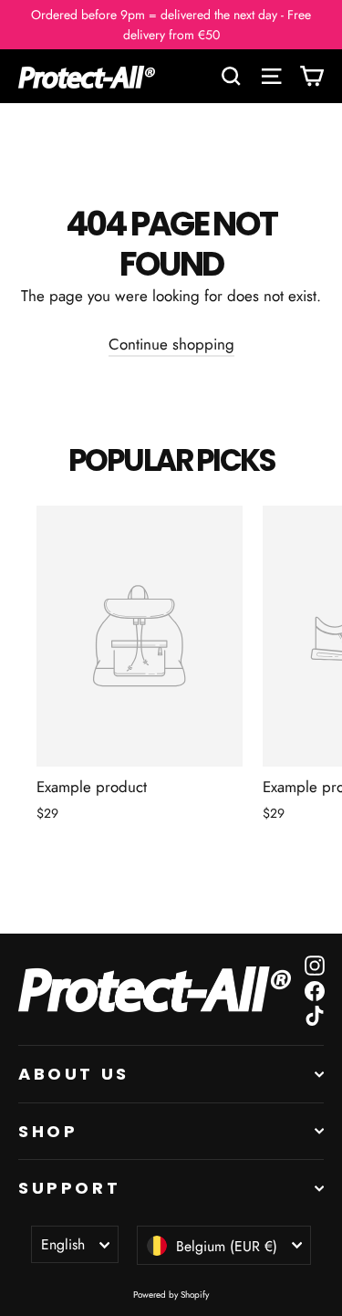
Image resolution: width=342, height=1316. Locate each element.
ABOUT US (74, 1073)
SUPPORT (69, 1187)
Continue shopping (171, 344)
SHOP (48, 1131)
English (63, 1244)
